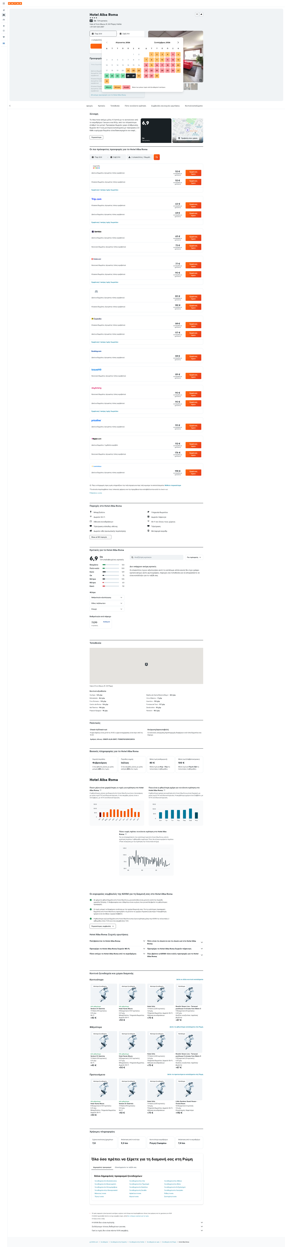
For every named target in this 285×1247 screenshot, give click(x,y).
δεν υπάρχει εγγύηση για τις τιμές (138, 1216)
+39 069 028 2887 (97, 27)
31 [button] (107, 81)
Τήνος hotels (99, 1197)
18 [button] (112, 70)
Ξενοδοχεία (104, 1242)
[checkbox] (101, 623)
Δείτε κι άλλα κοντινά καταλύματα (189, 979)
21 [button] (128, 70)
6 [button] (122, 60)
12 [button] (117, 65)
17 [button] (107, 70)
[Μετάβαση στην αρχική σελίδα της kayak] (15, 3)
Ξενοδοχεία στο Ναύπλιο (138, 1187)
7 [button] (128, 60)
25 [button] (112, 76)
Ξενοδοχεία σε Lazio (153, 1242)
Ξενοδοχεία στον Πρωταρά (139, 1184)
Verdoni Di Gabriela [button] (98, 1009)
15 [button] (133, 65)
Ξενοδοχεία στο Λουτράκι (173, 1190)
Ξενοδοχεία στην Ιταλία (136, 1242)
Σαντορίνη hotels (170, 1197)
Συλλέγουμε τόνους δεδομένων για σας (108, 1226)
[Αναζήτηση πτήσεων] (4, 10)
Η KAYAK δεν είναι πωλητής (103, 1222)
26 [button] (117, 76)
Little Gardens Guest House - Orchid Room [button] (186, 1102)
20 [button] (123, 70)
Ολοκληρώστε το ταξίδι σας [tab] (125, 1167)
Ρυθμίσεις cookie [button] (96, 493)
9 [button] (138, 60)
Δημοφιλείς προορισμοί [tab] (102, 1167)
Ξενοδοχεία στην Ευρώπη (119, 1242)
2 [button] (138, 54)
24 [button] (107, 76)
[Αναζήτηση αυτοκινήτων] (4, 19)
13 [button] (123, 65)
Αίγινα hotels (133, 1197)
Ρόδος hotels (168, 1193)
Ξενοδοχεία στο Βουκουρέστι (105, 1184)
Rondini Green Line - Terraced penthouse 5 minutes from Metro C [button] (188, 1007)
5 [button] (117, 60)
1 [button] (133, 54)
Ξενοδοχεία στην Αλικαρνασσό (106, 1190)
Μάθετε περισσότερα (173, 485)
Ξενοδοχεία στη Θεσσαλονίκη (106, 1181)
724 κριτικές (102, 21)
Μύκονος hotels (100, 1193)
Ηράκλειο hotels (135, 1193)
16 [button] (139, 65)
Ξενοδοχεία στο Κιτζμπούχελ (175, 1187)
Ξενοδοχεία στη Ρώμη (169, 1242)
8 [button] (133, 60)
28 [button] (128, 76)
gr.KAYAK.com (94, 1242)
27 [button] (123, 76)
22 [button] (133, 70)
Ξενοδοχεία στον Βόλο (172, 1184)
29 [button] (133, 76)
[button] (3, 3)
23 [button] (139, 70)
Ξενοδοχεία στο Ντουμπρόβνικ (106, 1187)
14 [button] (128, 65)
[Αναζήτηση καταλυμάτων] (4, 15)
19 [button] (117, 70)
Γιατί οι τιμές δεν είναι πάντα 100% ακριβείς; (110, 1230)
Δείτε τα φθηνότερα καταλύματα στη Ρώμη (186, 1027)
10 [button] (107, 65)
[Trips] (4, 37)
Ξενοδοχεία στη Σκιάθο (138, 1190)
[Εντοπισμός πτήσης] (4, 30)
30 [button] (139, 76)
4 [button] (112, 60)
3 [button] (106, 60)
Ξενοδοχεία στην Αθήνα (173, 1181)
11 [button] (112, 65)
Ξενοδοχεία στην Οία (137, 1181)
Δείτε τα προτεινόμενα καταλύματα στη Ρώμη (185, 1074)
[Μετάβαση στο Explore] (4, 26)
